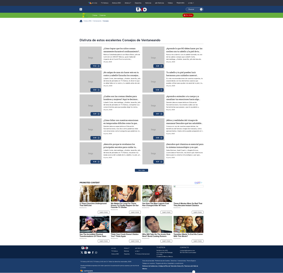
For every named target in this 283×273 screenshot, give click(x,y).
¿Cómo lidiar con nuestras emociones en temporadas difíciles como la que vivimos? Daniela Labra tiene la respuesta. (120, 122)
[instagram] (85, 253)
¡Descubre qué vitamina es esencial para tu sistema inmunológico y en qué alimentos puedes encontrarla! (184, 146)
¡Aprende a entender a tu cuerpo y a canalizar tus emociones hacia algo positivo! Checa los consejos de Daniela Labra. (184, 98)
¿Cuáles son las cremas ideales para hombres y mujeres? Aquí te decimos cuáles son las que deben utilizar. (120, 98)
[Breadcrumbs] (82, 21)
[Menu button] (88, 9)
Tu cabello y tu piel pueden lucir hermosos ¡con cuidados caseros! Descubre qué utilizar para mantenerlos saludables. (184, 74)
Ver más (141, 170)
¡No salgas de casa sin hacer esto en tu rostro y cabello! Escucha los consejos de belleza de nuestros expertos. (121, 74)
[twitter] (81, 253)
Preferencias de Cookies (162, 260)
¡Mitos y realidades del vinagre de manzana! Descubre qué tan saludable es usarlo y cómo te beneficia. (183, 122)
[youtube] (89, 253)
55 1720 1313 (183, 252)
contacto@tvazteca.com (187, 250)
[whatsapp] (96, 253)
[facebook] (92, 253)
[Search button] (201, 9)
